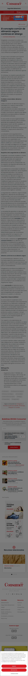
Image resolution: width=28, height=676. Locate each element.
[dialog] (14, 663)
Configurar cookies (14, 673)
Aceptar (14, 666)
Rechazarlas (14, 670)
